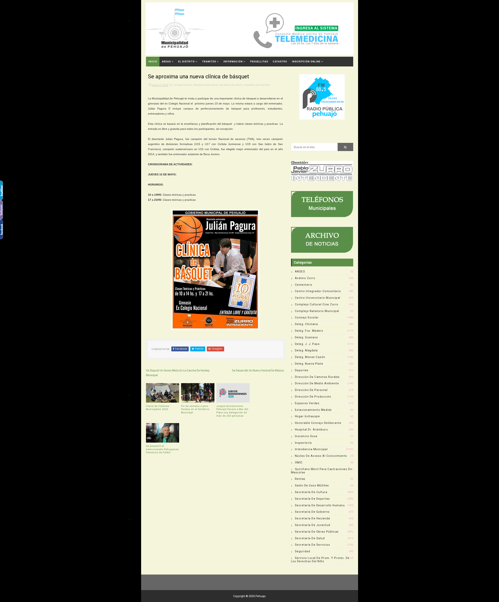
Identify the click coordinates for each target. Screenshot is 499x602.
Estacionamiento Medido (313, 409)
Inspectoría (303, 442)
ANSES (300, 271)
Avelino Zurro (305, 278)
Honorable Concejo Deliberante (318, 422)
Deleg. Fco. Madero (309, 330)
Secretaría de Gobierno (312, 511)
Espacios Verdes (307, 403)
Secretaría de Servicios (312, 544)
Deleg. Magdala (306, 350)
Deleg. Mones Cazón (310, 357)
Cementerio (303, 284)
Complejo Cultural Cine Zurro (316, 304)
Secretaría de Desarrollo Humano (320, 505)
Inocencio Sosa (306, 436)
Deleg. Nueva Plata (309, 363)
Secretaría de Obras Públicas (317, 531)
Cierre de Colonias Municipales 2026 (157, 408)
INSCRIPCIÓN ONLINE (306, 61)
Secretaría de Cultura (230, 84)
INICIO (152, 61)
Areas (166, 61)
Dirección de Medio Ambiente (317, 383)
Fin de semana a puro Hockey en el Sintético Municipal (195, 409)
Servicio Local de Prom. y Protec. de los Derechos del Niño (320, 559)
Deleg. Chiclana (306, 324)
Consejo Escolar (182, 84)
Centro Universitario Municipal (317, 297)
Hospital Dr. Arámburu (311, 429)
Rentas (300, 478)
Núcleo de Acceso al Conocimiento (321, 455)
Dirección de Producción (313, 396)
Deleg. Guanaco (306, 337)
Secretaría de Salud (310, 538)
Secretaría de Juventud (312, 525)
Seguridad (302, 551)
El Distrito (186, 61)
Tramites (209, 61)
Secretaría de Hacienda (312, 518)
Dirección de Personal (311, 390)
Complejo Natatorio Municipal (317, 311)
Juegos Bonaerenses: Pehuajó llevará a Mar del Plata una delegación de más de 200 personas (232, 411)
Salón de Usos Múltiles (312, 485)
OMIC (299, 462)
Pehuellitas (259, 61)
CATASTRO (280, 61)
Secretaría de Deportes (257, 84)
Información (233, 61)
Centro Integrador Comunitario (318, 291)
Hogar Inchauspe (307, 416)
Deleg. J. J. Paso (307, 344)
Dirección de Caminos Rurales (317, 376)
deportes (302, 370)
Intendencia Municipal (205, 84)
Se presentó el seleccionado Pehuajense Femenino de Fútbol (162, 449)
